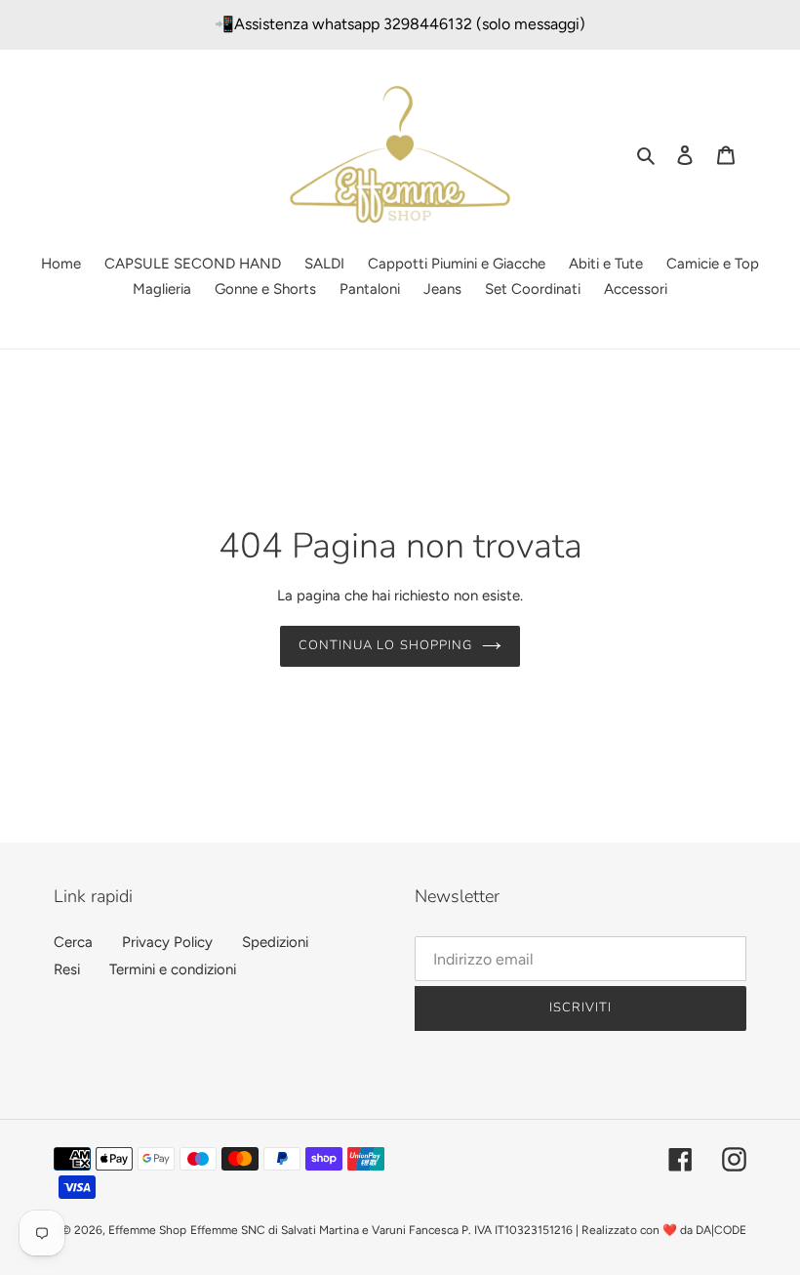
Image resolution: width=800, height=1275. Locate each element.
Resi (67, 969)
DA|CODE (721, 1230)
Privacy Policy (167, 942)
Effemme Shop (147, 1230)
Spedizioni (275, 942)
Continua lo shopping (385, 645)
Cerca (73, 942)
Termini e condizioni (172, 969)
